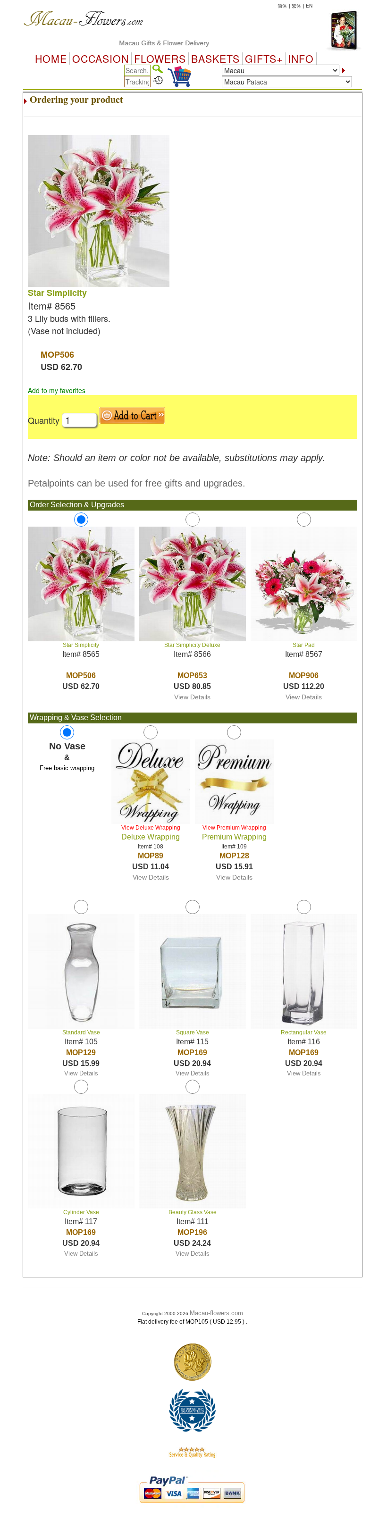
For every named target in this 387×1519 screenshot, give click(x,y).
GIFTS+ (264, 58)
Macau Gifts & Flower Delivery (147, 43)
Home (51, 58)
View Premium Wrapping (234, 827)
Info (301, 58)
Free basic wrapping (67, 768)
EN (309, 5)
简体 (282, 5)
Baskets (215, 58)
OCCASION (100, 58)
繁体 (296, 5)
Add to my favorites (56, 390)
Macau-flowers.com (216, 1313)
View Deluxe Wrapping (150, 827)
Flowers (160, 58)
